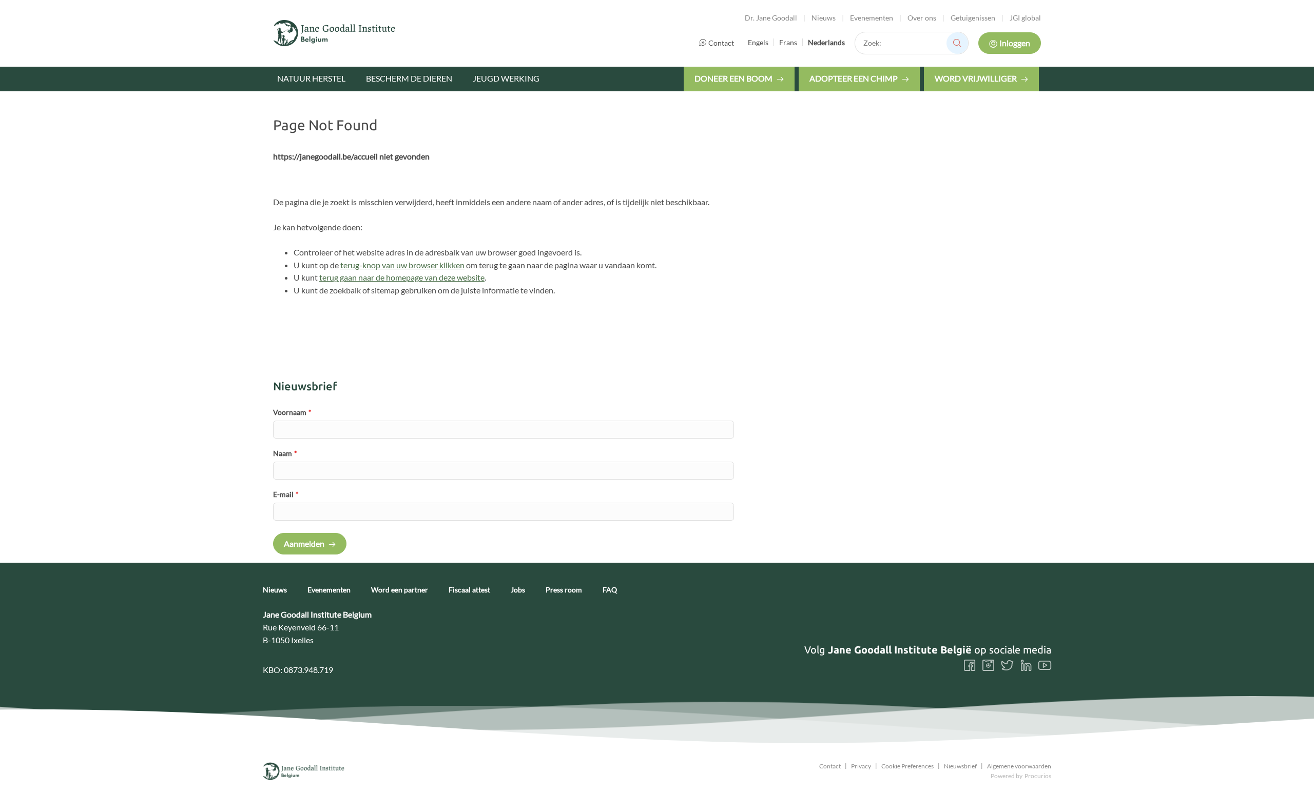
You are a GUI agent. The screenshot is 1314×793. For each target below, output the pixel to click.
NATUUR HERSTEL (311, 78)
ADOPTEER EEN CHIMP (853, 78)
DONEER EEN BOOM (733, 78)
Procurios (1038, 776)
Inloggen (1014, 43)
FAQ (610, 590)
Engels (758, 42)
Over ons (921, 17)
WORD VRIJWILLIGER (976, 78)
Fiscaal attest (469, 590)
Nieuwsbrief (960, 766)
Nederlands (826, 42)
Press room (564, 590)
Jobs (518, 590)
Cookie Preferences (907, 766)
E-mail (286, 494)
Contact (721, 42)
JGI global (1025, 17)
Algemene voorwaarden (1019, 766)
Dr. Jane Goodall (771, 17)
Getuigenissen (973, 17)
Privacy (861, 766)
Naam (285, 453)
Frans (788, 42)
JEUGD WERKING (506, 78)
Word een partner (399, 590)
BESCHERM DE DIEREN (409, 78)
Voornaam (292, 412)
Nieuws (823, 17)
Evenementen (871, 17)
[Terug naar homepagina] (334, 33)
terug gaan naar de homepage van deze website (402, 277)
